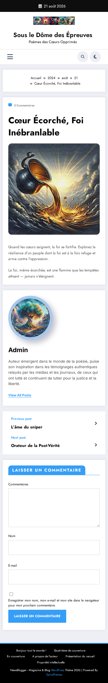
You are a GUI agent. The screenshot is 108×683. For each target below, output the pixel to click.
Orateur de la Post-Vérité (35, 446)
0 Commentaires (24, 105)
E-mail (12, 565)
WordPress (57, 670)
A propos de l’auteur (45, 656)
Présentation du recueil (80, 656)
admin (18, 350)
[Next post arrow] (95, 445)
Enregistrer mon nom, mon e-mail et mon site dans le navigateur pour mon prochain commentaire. (53, 603)
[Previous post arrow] (95, 423)
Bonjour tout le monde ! (31, 650)
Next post (18, 437)
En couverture (16, 656)
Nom (11, 535)
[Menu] (10, 57)
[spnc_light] (95, 56)
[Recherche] (82, 57)
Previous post (21, 419)
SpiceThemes (54, 674)
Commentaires (18, 484)
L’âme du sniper (26, 427)
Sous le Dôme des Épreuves (52, 34)
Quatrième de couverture (69, 650)
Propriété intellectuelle (51, 662)
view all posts (19, 395)
